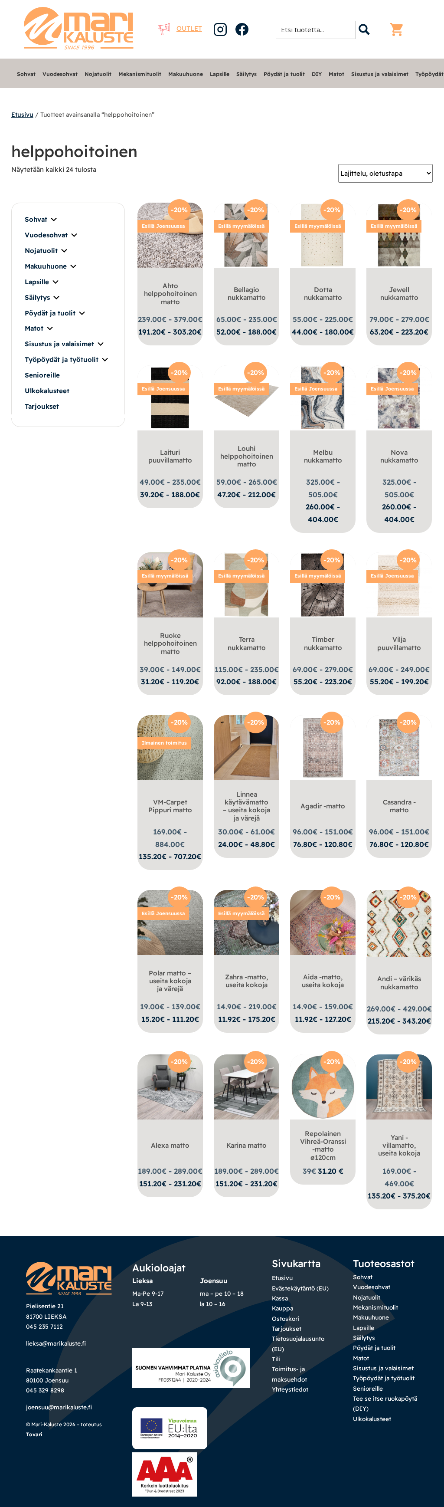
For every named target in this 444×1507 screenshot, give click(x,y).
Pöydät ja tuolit (284, 74)
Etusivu (22, 114)
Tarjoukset (42, 406)
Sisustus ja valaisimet (379, 74)
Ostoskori (286, 1318)
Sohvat (26, 74)
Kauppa (282, 1308)
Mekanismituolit (139, 74)
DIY (317, 74)
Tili (276, 1359)
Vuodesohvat (60, 74)
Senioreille (42, 375)
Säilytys (246, 74)
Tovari (34, 1434)
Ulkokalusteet (47, 391)
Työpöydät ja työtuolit (61, 359)
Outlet (189, 28)
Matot (336, 74)
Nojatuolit (98, 74)
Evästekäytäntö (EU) (300, 1288)
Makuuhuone (185, 74)
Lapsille (219, 74)
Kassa (280, 1298)
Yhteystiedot (290, 1389)
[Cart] (398, 29)
